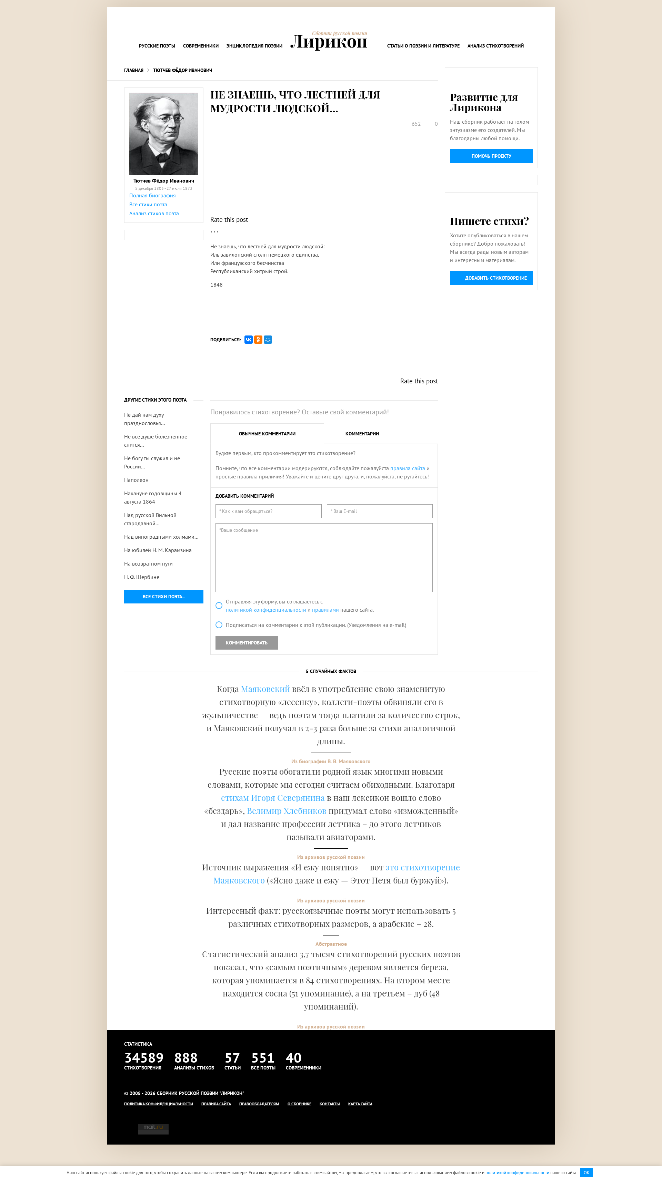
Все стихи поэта (148, 204)
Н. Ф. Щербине (141, 576)
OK (587, 1173)
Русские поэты (157, 46)
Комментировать (247, 643)
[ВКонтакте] (248, 339)
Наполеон (136, 479)
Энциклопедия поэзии (254, 46)
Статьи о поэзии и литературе (423, 46)
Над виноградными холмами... (161, 536)
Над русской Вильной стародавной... (150, 519)
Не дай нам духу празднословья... (144, 418)
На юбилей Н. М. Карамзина (158, 550)
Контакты (330, 1103)
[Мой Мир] (268, 339)
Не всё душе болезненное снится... (155, 440)
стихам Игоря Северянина (273, 797)
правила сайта (407, 468)
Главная (133, 70)
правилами (325, 609)
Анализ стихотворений (496, 46)
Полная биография (152, 195)
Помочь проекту (491, 156)
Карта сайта (360, 1103)
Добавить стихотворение (496, 278)
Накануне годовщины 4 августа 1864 (153, 497)
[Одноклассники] (258, 339)
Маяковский (265, 688)
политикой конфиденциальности (266, 609)
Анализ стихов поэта (154, 213)
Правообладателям (259, 1103)
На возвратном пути (148, 563)
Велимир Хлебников (287, 810)
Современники (201, 46)
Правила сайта (216, 1103)
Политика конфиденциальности (158, 1103)
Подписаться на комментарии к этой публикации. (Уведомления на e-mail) (316, 624)
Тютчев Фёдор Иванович (182, 70)
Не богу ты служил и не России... (152, 462)
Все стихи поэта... (164, 596)
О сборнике (299, 1103)
